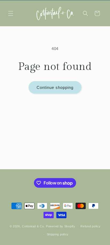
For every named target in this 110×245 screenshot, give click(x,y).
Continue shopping (55, 87)
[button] (11, 13)
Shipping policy (58, 234)
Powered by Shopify (60, 226)
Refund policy (90, 226)
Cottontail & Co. (34, 226)
